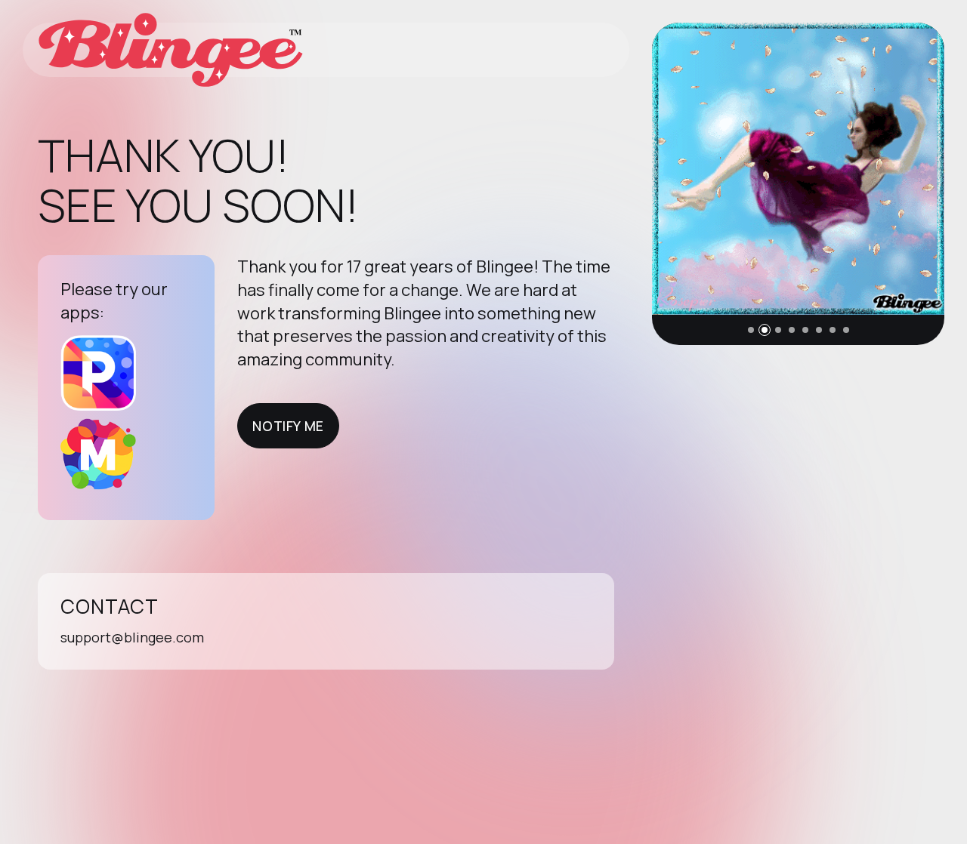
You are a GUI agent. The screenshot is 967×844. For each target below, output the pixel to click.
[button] (751, 330)
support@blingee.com (132, 637)
